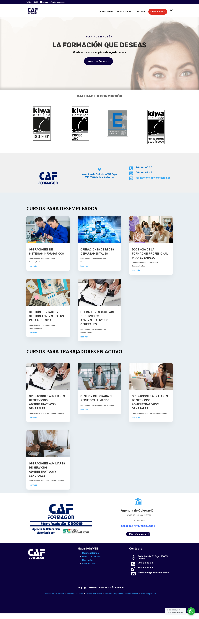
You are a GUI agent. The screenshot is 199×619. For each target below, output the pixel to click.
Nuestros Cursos (124, 12)
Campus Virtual (157, 11)
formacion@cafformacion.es (153, 177)
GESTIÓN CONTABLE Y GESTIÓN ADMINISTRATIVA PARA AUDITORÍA (46, 316)
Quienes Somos (106, 12)
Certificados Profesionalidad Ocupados (46, 413)
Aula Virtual (88, 563)
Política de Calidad (94, 594)
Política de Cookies (75, 594)
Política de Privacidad (54, 594)
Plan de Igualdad (148, 594)
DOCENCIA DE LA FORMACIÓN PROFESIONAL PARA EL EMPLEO (150, 253)
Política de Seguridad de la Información (121, 594)
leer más (33, 266)
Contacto (140, 12)
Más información (137, 534)
